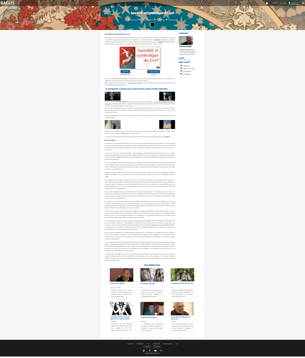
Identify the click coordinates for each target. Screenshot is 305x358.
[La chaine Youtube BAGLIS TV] (144, 350)
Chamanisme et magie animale (149, 317)
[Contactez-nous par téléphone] (161, 350)
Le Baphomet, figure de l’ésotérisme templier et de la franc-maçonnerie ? (120, 318)
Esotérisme (113, 321)
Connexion (267, 3)
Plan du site (130, 343)
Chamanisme (160, 20)
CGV (177, 343)
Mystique (174, 321)
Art (142, 287)
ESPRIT (294, 3)
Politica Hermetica (147, 20)
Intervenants (140, 343)
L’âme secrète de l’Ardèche (135, 83)
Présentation (156, 343)
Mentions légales (167, 343)
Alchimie (295, 7)
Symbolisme (172, 20)
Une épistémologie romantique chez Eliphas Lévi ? (181, 318)
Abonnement (157, 346)
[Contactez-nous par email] (155, 350)
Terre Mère (143, 321)
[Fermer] (156, 62)
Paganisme (133, 20)
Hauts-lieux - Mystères (116, 287)
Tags (148, 343)
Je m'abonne (125, 71)
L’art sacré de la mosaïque (148, 283)
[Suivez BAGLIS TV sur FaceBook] (149, 350)
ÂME (284, 3)
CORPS (275, 3)
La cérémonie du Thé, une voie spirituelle (182, 283)
